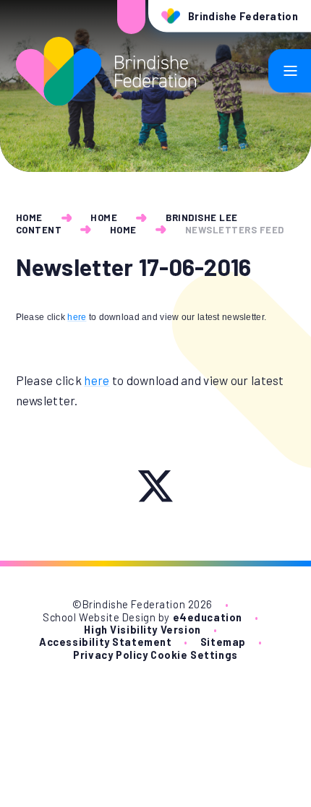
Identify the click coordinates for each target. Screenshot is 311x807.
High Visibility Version (142, 629)
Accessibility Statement (105, 642)
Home (29, 217)
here (76, 317)
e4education (207, 617)
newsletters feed (234, 230)
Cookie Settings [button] (194, 655)
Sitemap (223, 642)
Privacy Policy (110, 655)
